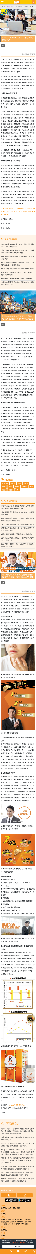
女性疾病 (4, 1224)
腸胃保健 (20, 1222)
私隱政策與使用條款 (19, 1242)
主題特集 (19, 6)
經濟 (13, 483)
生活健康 (20, 1219)
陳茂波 (24, 487)
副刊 (31, 6)
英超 (31, 487)
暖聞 (18, 1208)
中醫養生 (27, 1219)
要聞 (9, 1208)
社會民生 (5, 483)
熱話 (14, 1208)
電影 (26, 483)
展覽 (4, 487)
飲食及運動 (12, 1219)
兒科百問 (27, 1222)
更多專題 (24, 1224)
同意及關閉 (18, 1246)
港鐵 (17, 487)
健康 (3, 6)
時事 (26, 6)
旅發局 (11, 490)
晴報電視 (10, 6)
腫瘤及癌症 (5, 1222)
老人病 (10, 1224)
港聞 (2, 46)
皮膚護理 (17, 1224)
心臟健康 (13, 1222)
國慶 (4, 490)
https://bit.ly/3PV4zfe (17, 1105)
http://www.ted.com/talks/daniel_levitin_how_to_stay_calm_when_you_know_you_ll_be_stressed (18, 211)
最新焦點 (4, 1208)
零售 (20, 483)
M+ (18, 490)
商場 (10, 487)
